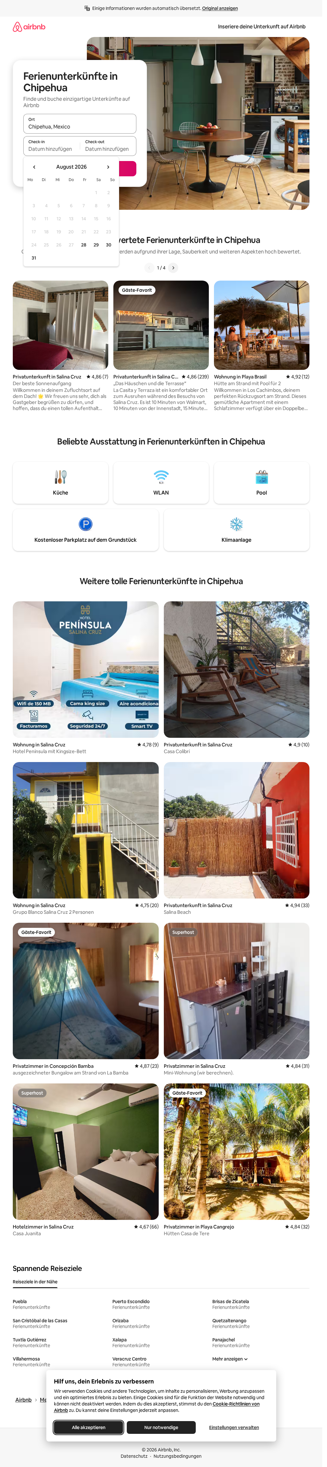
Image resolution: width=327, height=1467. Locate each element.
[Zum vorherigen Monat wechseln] (34, 167)
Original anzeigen (220, 8)
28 (83, 245)
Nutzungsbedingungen (178, 1456)
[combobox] (79, 126)
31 (34, 258)
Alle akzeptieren (88, 1427)
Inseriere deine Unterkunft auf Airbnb (262, 26)
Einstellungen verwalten (234, 1427)
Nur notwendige (161, 1427)
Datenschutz (134, 1456)
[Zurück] (149, 268)
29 (96, 245)
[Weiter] (173, 268)
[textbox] (51, 149)
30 (108, 245)
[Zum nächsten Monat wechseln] (108, 167)
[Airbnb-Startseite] (29, 27)
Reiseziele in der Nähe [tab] (35, 1282)
